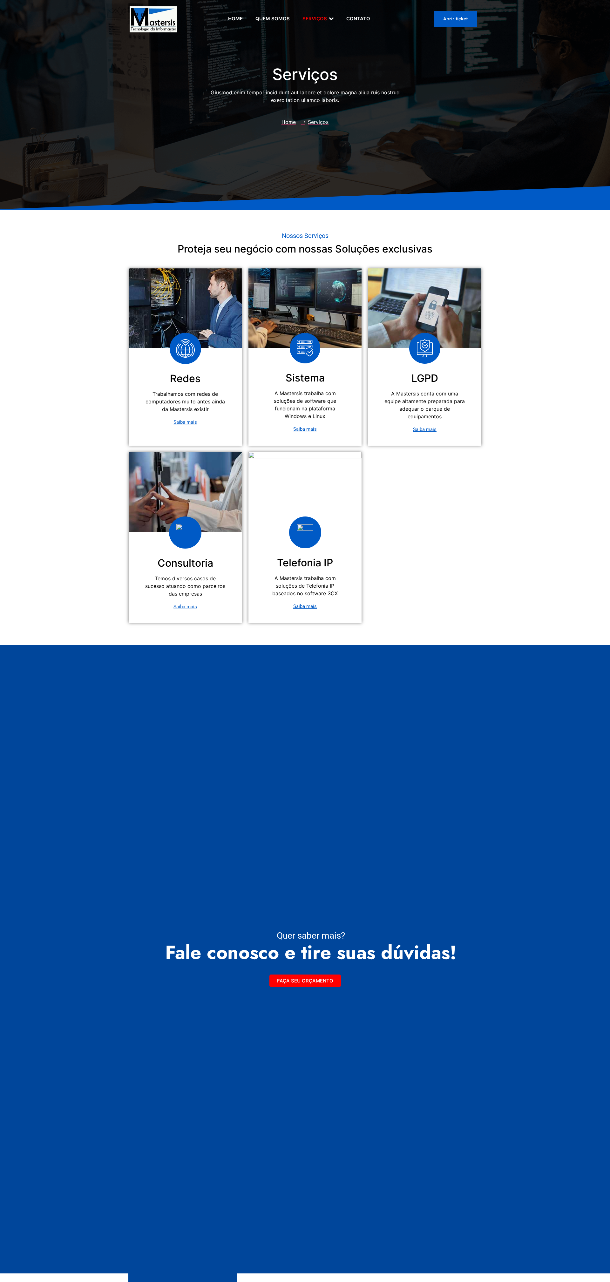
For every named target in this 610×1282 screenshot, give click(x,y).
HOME (235, 19)
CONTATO (358, 19)
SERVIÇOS (314, 19)
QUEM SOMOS (272, 19)
